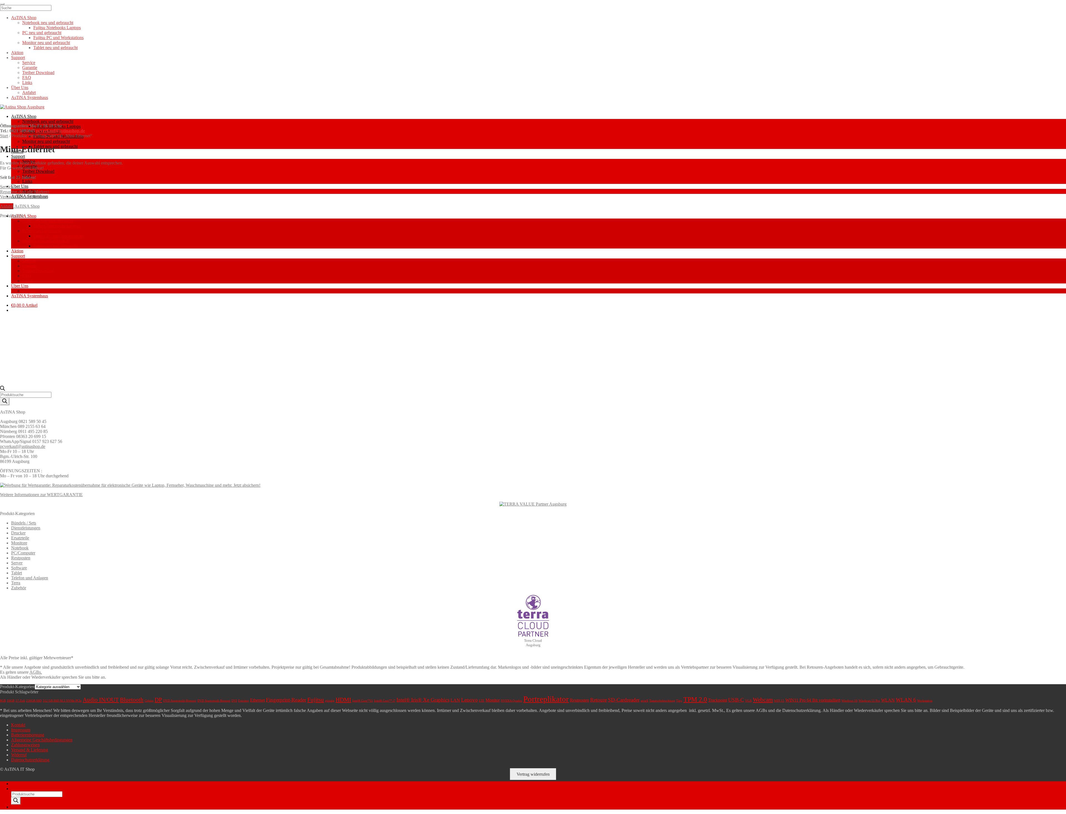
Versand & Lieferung (29, 749)
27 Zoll (20, 700)
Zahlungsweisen (25, 744)
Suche (16, 788)
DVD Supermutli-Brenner (213, 700)
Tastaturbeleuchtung (662, 700)
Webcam (763, 700)
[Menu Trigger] (2, 4)
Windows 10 (849, 700)
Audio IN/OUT (101, 700)
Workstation (924, 700)
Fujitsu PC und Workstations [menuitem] (58, 37)
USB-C (736, 700)
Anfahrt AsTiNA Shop (20, 206)
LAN (455, 700)
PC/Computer (23, 553)
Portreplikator (546, 698)
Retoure (598, 700)
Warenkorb (22, 807)
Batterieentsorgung (27, 734)
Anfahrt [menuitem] (29, 92)
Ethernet (257, 700)
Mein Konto (21, 783)
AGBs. (35, 672)
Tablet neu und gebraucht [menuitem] (55, 47)
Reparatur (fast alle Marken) (24, 191)
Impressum (20, 729)
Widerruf (19, 754)
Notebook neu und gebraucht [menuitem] (47, 22)
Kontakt (18, 724)
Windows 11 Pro (869, 700)
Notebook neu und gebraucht (47, 121)
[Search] (4, 401)
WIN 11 (779, 700)
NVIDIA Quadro (511, 700)
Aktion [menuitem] (17, 52)
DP (158, 700)
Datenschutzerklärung (30, 759)
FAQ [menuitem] (26, 77)
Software (19, 568)
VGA (748, 700)
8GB (3, 700)
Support (18, 156)
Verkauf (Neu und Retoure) (24, 196)
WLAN (888, 700)
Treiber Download (38, 171)
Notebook (20, 548)
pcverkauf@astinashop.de (60, 130)
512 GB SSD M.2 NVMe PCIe (62, 700)
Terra (15, 582)
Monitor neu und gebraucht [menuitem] (46, 42)
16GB (10, 700)
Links (27, 181)
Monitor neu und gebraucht (46, 141)
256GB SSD (34, 700)
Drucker (18, 533)
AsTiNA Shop (23, 116)
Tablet (16, 572)
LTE (481, 700)
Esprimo (243, 700)
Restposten (20, 558)
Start (4, 135)
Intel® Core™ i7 (384, 700)
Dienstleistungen (25, 528)
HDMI (343, 700)
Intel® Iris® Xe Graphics (422, 700)
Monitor (493, 700)
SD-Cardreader (624, 700)
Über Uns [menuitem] (19, 87)
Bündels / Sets (23, 523)
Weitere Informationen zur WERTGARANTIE (41, 494)
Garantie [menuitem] (29, 67)
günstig (330, 700)
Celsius (149, 700)
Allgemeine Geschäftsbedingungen (41, 739)
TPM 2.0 (695, 699)
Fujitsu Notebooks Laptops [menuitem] (57, 27)
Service (6, 186)
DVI (234, 700)
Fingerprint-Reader (286, 700)
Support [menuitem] (18, 57)
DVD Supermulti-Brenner (179, 700)
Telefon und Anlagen (29, 577)
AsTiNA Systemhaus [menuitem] (29, 97)
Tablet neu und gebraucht (55, 146)
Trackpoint (717, 700)
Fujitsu (315, 700)
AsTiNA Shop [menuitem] (23, 17)
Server (16, 563)
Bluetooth (132, 700)
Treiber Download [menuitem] (38, 72)
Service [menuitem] (28, 62)
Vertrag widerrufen (533, 774)
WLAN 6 (906, 700)
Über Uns (19, 186)
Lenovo (469, 700)
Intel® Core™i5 (362, 700)
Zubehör (18, 587)
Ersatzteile (20, 538)
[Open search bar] (2, 389)
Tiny (679, 700)
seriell (644, 700)
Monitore (19, 543)
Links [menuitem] (27, 82)
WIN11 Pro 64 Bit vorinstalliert (812, 700)
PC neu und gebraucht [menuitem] (41, 32)
